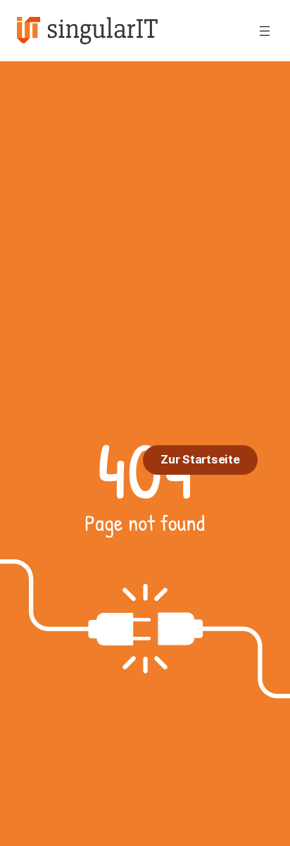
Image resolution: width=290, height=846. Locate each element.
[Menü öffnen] (264, 31)
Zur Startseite (200, 459)
